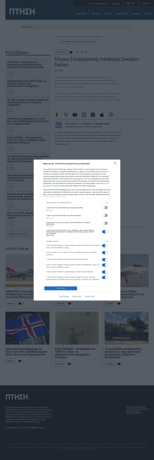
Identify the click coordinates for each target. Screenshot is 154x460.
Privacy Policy (90, 296)
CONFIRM (61, 288)
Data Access (77, 296)
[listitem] (77, 202)
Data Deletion (64, 296)
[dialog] (77, 230)
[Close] (116, 164)
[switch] (105, 207)
